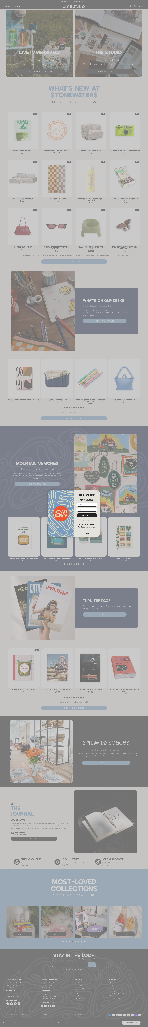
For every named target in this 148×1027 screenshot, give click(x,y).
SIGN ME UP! (86, 515)
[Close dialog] (97, 492)
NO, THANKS (86, 521)
